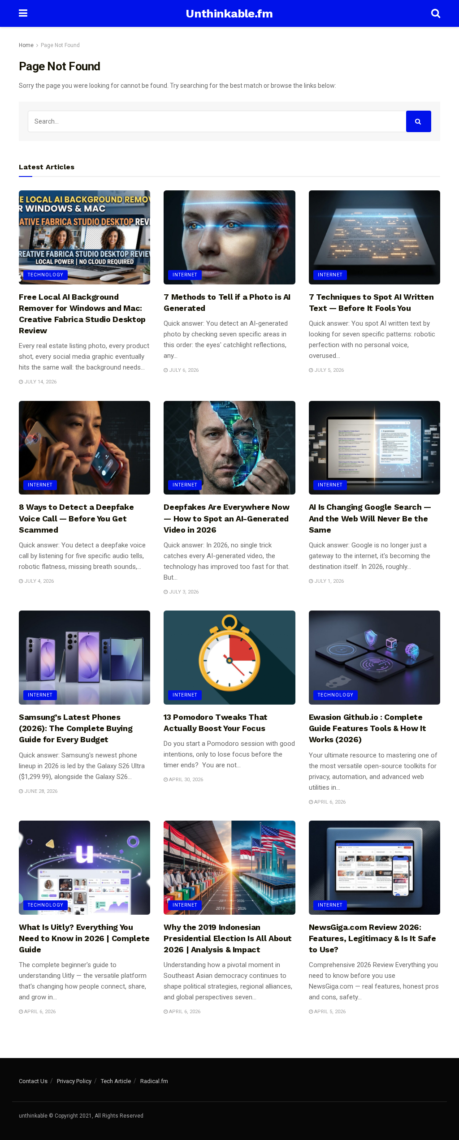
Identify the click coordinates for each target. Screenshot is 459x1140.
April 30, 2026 (185, 780)
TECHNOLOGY (45, 274)
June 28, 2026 (40, 791)
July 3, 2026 (183, 592)
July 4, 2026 (38, 581)
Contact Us (33, 1081)
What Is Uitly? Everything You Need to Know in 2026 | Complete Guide (84, 938)
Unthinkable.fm (229, 13)
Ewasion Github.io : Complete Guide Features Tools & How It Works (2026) (367, 728)
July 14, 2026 (39, 382)
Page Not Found (60, 45)
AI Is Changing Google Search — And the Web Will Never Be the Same (370, 518)
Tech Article (116, 1081)
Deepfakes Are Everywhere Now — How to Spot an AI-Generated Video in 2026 (226, 518)
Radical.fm (154, 1081)
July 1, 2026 (328, 581)
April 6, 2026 (329, 802)
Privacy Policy (74, 1081)
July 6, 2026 (183, 370)
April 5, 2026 (329, 1012)
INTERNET (185, 274)
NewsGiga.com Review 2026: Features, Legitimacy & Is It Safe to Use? (372, 938)
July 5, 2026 (328, 370)
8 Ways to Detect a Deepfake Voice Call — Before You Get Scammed (76, 518)
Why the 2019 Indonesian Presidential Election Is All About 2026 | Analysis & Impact (228, 938)
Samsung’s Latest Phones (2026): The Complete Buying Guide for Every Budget (75, 728)
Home (26, 45)
